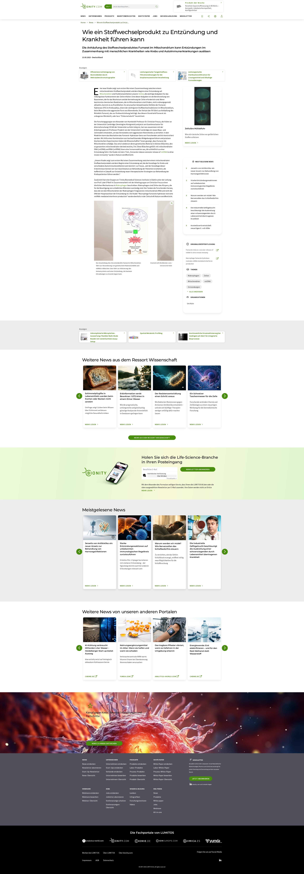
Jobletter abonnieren (115, 797)
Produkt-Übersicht (137, 779)
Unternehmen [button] (95, 16)
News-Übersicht (88, 775)
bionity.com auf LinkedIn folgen (202, 784)
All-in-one (157, 812)
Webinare (157, 808)
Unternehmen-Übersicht (116, 779)
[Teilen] (208, 16)
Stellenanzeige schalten (116, 800)
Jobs (155, 804)
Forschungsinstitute (138, 800)
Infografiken (135, 797)
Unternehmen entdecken (116, 764)
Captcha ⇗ (172, 478)
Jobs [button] (155, 16)
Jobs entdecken (112, 793)
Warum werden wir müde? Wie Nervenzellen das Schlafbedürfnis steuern (204, 198)
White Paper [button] (144, 16)
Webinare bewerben (90, 797)
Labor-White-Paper (161, 768)
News (155, 793)
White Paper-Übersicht (162, 779)
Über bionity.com (126, 853)
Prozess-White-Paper (162, 771)
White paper (158, 800)
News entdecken (88, 764)
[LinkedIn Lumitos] (220, 860)
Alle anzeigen (196, 291)
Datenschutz (108, 860)
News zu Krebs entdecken (104, 743)
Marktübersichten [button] (126, 16)
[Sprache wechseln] (215, 16)
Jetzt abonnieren (200, 778)
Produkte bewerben (138, 775)
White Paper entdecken (162, 764)
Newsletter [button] (186, 16)
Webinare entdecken (90, 793)
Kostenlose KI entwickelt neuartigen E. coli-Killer (201, 226)
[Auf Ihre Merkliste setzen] (202, 16)
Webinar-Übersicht (90, 800)
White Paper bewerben (162, 775)
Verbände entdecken (114, 771)
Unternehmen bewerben (116, 775)
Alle (107, 6)
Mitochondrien (106, 94)
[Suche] (156, 6)
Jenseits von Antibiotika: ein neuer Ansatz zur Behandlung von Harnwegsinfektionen (205, 171)
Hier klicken (162, 476)
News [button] (83, 16)
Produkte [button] (109, 16)
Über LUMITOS (109, 853)
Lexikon (133, 793)
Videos (132, 804)
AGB (97, 860)
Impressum (86, 860)
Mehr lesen (147, 490)
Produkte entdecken (138, 764)
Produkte (157, 797)
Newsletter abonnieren (197, 469)
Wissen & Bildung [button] (168, 16)
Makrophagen (121, 185)
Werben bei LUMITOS (90, 853)
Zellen (141, 94)
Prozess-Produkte (137, 771)
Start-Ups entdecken (114, 768)
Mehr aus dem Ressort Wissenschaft (152, 437)
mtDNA (164, 152)
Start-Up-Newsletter (90, 771)
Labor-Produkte (136, 768)
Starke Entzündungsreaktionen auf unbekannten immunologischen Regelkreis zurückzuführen (204, 184)
